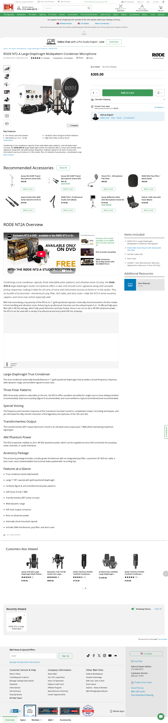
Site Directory (15, 691)
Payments (14, 684)
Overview (9, 720)
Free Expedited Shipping (142, 695)
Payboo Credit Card (56, 684)
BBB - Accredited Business (16, 711)
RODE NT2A (53, 48)
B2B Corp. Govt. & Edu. (95, 681)
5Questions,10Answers (63, 58)
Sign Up (65, 656)
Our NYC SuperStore (56, 677)
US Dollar (148, 654)
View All (63, 167)
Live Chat (156, 2)
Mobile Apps (118, 711)
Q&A (51, 720)
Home (5, 48)
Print (91, 58)
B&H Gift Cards (138, 691)
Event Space (91, 684)
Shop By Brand (16, 694)
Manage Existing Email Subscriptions (25, 662)
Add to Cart (127, 92)
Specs (23, 720)
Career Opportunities (56, 694)
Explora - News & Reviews (96, 687)
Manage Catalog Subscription (22, 681)
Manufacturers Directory (58, 691)
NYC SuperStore (129, 2)
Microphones (21, 48)
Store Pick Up (137, 688)
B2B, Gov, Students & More (24, 2)
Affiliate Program (55, 687)
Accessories (65, 720)
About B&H (52, 674)
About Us (140, 2)
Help (148, 2)
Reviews (37, 720)
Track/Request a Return (19, 677)
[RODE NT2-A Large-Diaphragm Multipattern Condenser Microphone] (48, 96)
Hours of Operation (56, 681)
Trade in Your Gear (143, 682)
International (15, 687)
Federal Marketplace (94, 674)
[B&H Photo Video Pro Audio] (9, 7)
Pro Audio (12, 48)
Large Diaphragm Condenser (38, 48)
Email (14, 656)
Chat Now (113, 41)
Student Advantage (94, 677)
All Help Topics (16, 698)
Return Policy (15, 674)
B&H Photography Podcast (96, 691)
